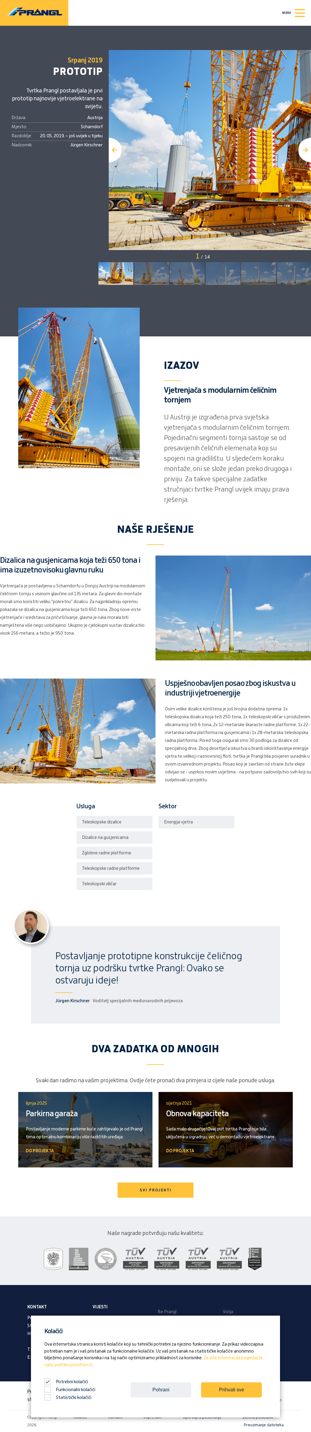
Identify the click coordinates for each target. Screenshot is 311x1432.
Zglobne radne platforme (106, 853)
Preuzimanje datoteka (264, 1425)
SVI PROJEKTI (156, 1190)
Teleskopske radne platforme (111, 868)
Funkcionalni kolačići (75, 1389)
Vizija (228, 1312)
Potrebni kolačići (71, 1382)
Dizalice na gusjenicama (105, 837)
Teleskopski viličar (99, 884)
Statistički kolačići (73, 1397)
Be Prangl (167, 1312)
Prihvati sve (231, 1389)
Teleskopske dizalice (101, 822)
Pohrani (160, 1389)
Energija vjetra (178, 822)
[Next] (304, 150)
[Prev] (115, 150)
